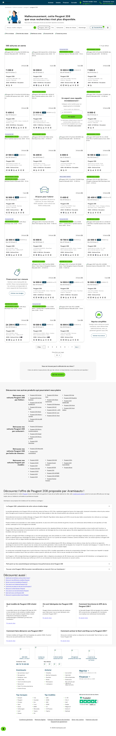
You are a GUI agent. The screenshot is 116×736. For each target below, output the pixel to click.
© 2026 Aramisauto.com (58, 728)
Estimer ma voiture (99, 335)
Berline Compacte (51, 675)
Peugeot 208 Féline (18, 535)
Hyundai (36, 700)
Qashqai (67, 711)
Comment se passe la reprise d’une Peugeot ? (19, 586)
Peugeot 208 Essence (36, 426)
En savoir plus (10, 623)
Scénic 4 (67, 709)
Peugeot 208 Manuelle (36, 448)
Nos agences (21, 675)
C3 (47, 706)
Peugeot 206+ (68, 460)
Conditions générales (26, 720)
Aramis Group (22, 688)
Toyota (35, 711)
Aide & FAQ (21, 679)
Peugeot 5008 (34, 471)
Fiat (35, 698)
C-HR (66, 698)
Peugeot (25, 494)
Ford (35, 704)
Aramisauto (8, 7)
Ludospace (49, 684)
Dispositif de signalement (59, 722)
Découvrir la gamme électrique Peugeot (17, 595)
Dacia (19, 706)
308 (47, 702)
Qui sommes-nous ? (23, 673)
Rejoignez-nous (22, 677)
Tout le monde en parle (24, 682)
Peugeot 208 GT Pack (53, 415)
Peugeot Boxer (68, 467)
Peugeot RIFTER (51, 467)
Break (47, 679)
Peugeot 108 (50, 470)
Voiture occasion (17, 7)
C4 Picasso (49, 709)
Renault (20, 698)
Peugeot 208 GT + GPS (53, 410)
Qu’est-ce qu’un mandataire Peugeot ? (17, 582)
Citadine (48, 673)
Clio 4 (67, 700)
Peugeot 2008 (34, 460)
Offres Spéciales (70, 677)
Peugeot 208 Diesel (35, 434)
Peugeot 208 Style (69, 405)
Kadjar (67, 704)
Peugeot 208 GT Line (53, 413)
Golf (66, 702)
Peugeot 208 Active (35, 395)
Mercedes (36, 709)
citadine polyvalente (79, 494)
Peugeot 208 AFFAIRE (53, 473)
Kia (34, 702)
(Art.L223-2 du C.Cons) (74, 125)
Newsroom (21, 684)
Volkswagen (21, 709)
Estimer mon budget (17, 293)
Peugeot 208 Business (53, 404)
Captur (48, 711)
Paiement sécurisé (91, 720)
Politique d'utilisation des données (59, 720)
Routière (48, 677)
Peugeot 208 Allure (35, 412)
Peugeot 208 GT (52, 407)
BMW (35, 706)
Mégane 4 (68, 706)
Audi (19, 711)
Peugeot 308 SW (35, 468)
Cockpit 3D (79, 545)
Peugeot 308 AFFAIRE (53, 476)
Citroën (20, 702)
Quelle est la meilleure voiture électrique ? (18, 578)
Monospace (49, 682)
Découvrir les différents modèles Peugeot (17, 580)
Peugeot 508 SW (52, 460)
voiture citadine (26, 543)
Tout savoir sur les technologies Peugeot (17, 590)
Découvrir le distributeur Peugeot (15, 588)
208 (47, 698)
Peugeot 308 (34, 466)
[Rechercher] (34, 27)
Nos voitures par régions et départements (70, 683)
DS (34, 713)
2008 (47, 700)
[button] (48, 27)
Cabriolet (68, 675)
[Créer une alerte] (3, 729)
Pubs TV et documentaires (25, 686)
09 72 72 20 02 (22, 664)
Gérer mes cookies (78, 720)
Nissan (19, 713)
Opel (19, 704)
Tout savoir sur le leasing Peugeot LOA (16, 584)
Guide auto (68, 679)
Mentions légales (40, 720)
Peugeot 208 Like (69, 395)
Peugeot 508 (34, 477)
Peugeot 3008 (34, 463)
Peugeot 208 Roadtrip (70, 398)
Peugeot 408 (34, 474)
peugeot (26, 7)
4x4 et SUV (68, 673)
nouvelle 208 (61, 545)
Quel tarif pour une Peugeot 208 (15, 593)
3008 (47, 704)
